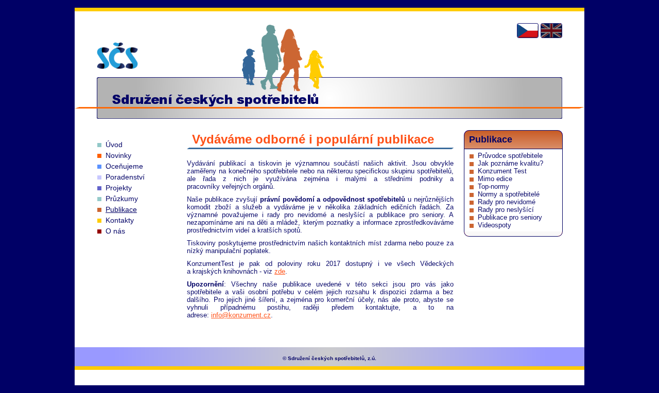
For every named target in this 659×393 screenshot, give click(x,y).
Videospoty (494, 225)
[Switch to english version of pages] (551, 30)
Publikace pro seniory (510, 217)
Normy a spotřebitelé (509, 194)
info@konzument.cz (241, 315)
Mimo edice (495, 179)
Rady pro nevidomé (506, 202)
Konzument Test (502, 171)
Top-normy (493, 186)
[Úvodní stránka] (117, 55)
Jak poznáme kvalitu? (510, 163)
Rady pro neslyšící (506, 209)
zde (279, 271)
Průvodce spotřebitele (510, 155)
